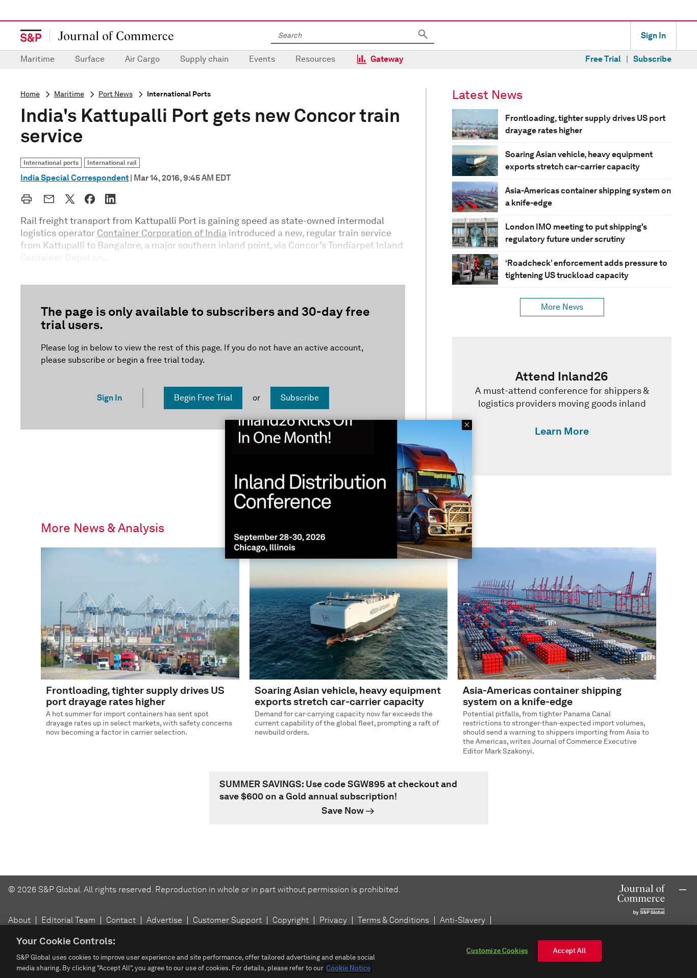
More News (562, 307)
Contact (121, 920)
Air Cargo (142, 59)
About (19, 920)
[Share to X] (69, 199)
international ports (179, 94)
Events (262, 59)
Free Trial (603, 59)
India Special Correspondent (74, 178)
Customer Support (227, 920)
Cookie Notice (348, 967)
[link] (561, 406)
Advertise (164, 920)
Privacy (333, 920)
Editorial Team (68, 920)
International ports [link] (51, 162)
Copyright (290, 920)
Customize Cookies (497, 951)
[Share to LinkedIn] (111, 199)
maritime (69, 94)
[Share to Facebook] (90, 199)
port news (115, 94)
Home (30, 94)
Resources (315, 59)
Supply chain (204, 59)
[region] (348, 951)
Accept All (569, 951)
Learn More (562, 431)
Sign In (653, 35)
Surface (90, 59)
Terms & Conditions (393, 920)
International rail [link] (112, 162)
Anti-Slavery (462, 920)
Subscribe (652, 59)
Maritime (37, 59)
